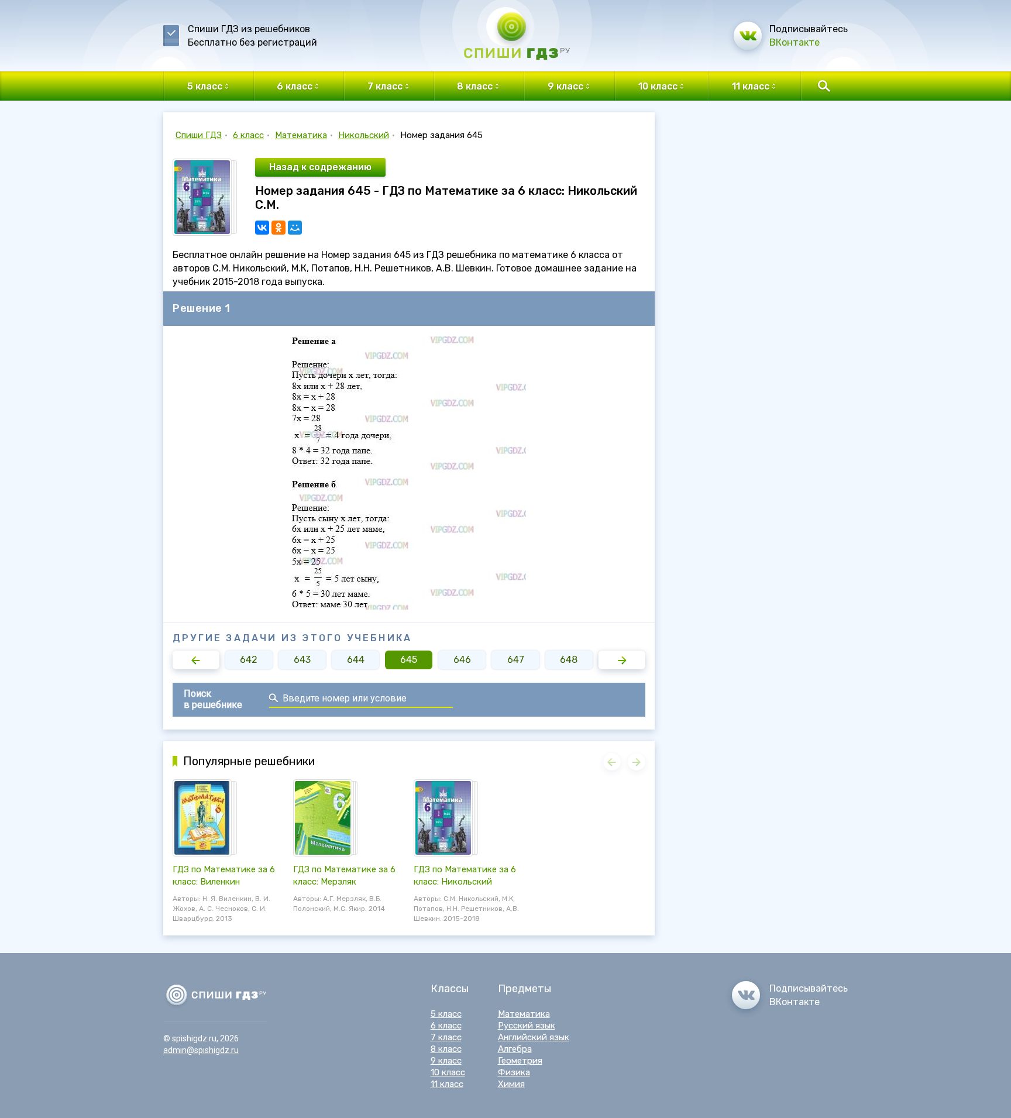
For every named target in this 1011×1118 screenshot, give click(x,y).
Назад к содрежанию (320, 167)
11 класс (447, 1084)
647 (515, 659)
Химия (511, 1084)
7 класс (446, 1037)
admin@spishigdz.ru (201, 1050)
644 (355, 659)
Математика (301, 135)
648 (568, 659)
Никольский (363, 135)
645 (408, 659)
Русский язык (526, 1025)
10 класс (448, 1072)
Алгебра (515, 1049)
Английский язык (533, 1037)
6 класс (248, 135)
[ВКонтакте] (262, 228)
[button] (196, 660)
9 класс (446, 1060)
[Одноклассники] (278, 228)
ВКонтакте (794, 42)
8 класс (446, 1049)
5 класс (446, 1014)
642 (248, 659)
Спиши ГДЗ (199, 135)
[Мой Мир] (295, 228)
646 (462, 659)
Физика (514, 1072)
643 (302, 659)
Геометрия (520, 1060)
